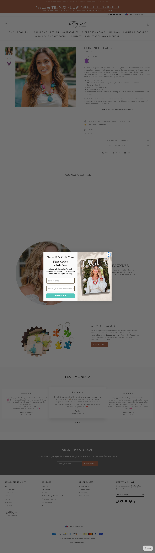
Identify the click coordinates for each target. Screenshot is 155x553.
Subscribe (60, 295)
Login (103, 109)
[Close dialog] (109, 254)
